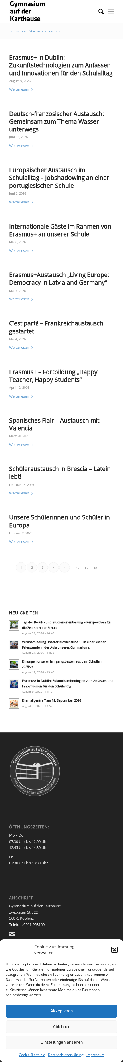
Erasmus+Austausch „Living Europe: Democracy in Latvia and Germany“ (59, 278)
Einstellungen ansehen (62, 1042)
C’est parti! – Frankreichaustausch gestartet (56, 327)
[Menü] (111, 11)
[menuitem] (98, 11)
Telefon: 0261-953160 (27, 924)
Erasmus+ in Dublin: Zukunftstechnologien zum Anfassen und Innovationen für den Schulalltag (60, 65)
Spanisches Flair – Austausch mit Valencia (54, 424)
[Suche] (98, 11)
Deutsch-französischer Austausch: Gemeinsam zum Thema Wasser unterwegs (56, 121)
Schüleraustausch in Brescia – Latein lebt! (60, 472)
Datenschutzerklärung (66, 1054)
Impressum (95, 1054)
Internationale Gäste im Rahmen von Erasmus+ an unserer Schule (60, 230)
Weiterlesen (19, 89)
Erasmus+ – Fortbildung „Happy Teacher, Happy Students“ (53, 376)
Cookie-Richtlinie (32, 1054)
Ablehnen (61, 1026)
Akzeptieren (61, 1010)
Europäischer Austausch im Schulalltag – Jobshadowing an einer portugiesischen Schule (59, 177)
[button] (114, 950)
